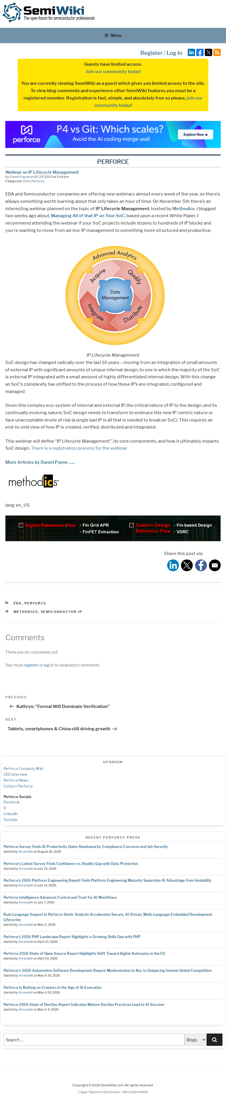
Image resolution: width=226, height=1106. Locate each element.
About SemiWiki (135, 1092)
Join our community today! (113, 71)
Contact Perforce (18, 786)
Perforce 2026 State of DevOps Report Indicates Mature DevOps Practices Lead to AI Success (84, 1004)
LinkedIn (11, 814)
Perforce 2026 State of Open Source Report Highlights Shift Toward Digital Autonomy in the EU (84, 953)
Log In (174, 53)
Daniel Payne (19, 177)
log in (49, 664)
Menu (116, 35)
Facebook (12, 802)
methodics (26, 612)
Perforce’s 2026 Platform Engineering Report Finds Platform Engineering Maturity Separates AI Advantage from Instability (108, 880)
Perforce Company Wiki (23, 768)
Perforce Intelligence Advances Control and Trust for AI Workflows (60, 897)
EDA (26, 181)
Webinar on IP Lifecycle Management (42, 172)
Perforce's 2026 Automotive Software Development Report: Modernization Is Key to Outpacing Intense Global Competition (108, 970)
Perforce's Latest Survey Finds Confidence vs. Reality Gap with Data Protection (71, 863)
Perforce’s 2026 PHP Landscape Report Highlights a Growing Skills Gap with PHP (72, 937)
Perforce (37, 181)
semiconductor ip (62, 612)
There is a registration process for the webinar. (79, 448)
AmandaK (26, 852)
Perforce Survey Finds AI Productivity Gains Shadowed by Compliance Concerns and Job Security (86, 846)
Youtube (10, 819)
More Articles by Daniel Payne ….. (40, 462)
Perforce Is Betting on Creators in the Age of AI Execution (53, 987)
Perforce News (16, 780)
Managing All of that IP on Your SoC (88, 215)
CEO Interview (15, 774)
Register (151, 53)
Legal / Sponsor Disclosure (99, 1092)
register (31, 664)
